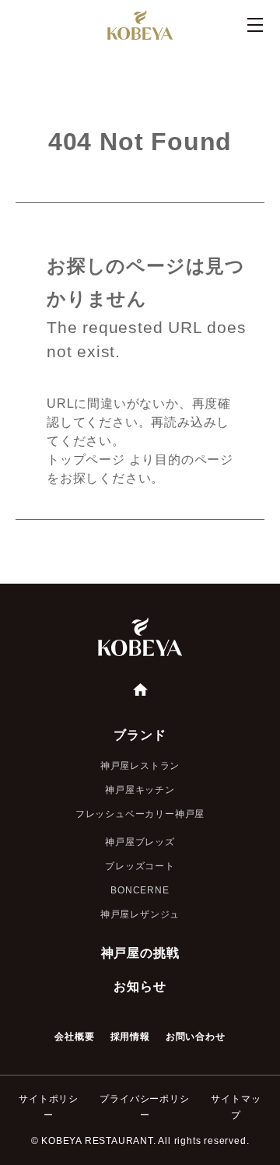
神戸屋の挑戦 (140, 953)
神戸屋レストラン (140, 765)
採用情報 (130, 1036)
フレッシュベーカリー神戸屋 (140, 814)
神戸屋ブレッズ (140, 842)
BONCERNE (139, 890)
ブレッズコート (140, 866)
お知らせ (140, 986)
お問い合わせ (196, 1036)
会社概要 (74, 1036)
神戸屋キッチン (140, 789)
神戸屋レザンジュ (140, 914)
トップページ (86, 459)
